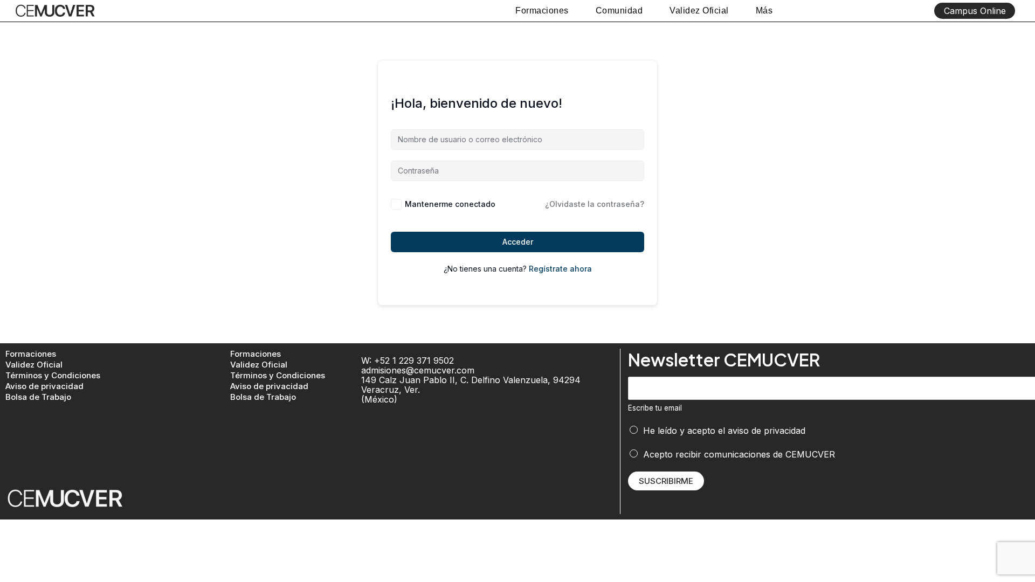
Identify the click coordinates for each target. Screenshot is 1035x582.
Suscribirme (666, 481)
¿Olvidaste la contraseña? (594, 204)
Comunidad (619, 10)
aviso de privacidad (766, 430)
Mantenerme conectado (450, 204)
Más (764, 10)
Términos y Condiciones (52, 375)
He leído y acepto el (724, 430)
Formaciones (542, 10)
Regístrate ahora (560, 268)
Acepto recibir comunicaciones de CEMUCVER (739, 454)
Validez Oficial (699, 10)
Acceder (517, 241)
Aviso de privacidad (44, 386)
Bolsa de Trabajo (38, 397)
